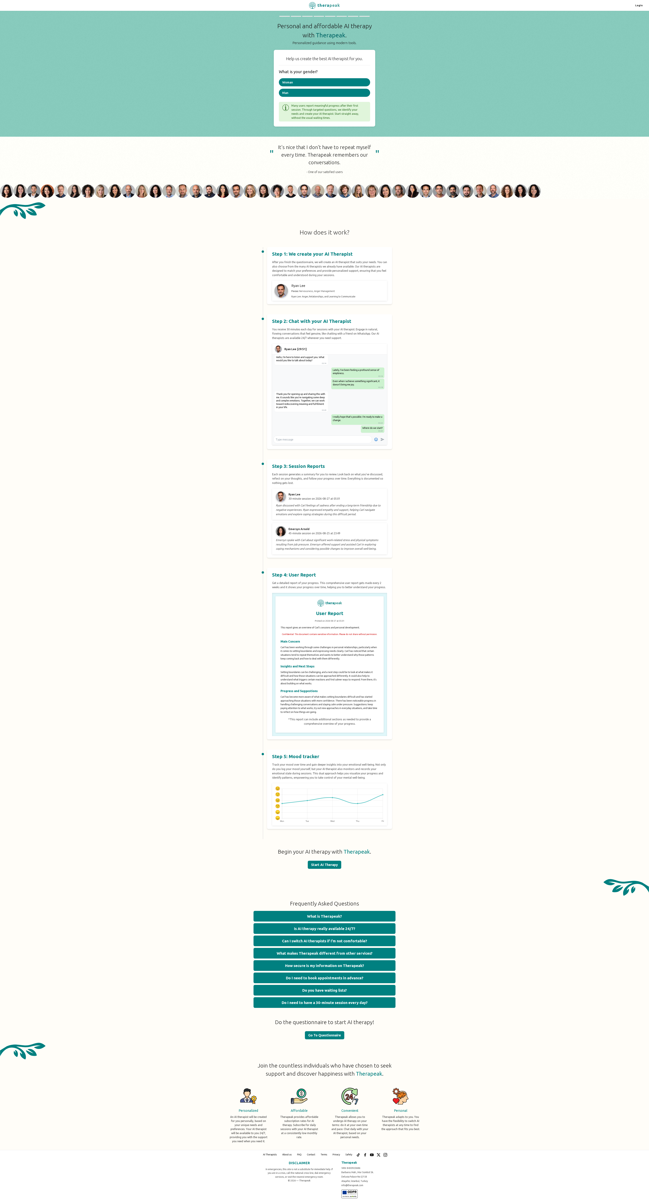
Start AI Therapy (324, 865)
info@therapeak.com (352, 1185)
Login (639, 5)
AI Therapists (270, 1154)
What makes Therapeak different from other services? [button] (324, 953)
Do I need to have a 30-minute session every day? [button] (325, 1002)
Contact (311, 1154)
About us (287, 1154)
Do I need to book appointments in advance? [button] (324, 978)
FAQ (299, 1154)
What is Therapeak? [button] (324, 916)
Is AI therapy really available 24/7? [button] (324, 928)
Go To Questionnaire (324, 1035)
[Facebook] (365, 1155)
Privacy (336, 1154)
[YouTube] (372, 1155)
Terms (324, 1154)
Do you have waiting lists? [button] (324, 990)
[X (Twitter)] (379, 1155)
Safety (348, 1154)
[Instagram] (385, 1155)
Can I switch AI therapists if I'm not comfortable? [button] (324, 941)
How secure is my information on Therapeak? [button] (324, 965)
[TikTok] (358, 1155)
